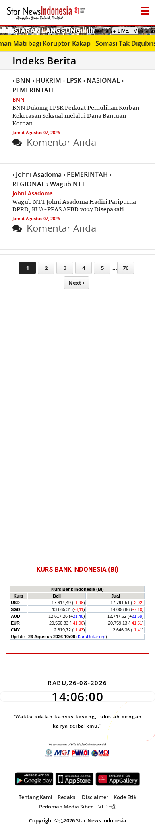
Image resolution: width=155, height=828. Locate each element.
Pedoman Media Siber (66, 806)
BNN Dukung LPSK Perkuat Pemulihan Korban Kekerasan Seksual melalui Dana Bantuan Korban (75, 115)
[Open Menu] (145, 9)
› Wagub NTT (65, 184)
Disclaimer (95, 797)
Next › (76, 282)
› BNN (21, 80)
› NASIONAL (101, 80)
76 (125, 267)
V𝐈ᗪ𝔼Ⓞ (107, 806)
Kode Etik (125, 797)
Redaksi (67, 797)
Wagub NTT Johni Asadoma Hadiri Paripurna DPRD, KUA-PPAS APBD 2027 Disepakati (74, 205)
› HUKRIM (46, 80)
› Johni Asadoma (37, 174)
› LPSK (72, 80)
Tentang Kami (35, 797)
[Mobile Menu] (151, 30)
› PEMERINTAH (85, 174)
